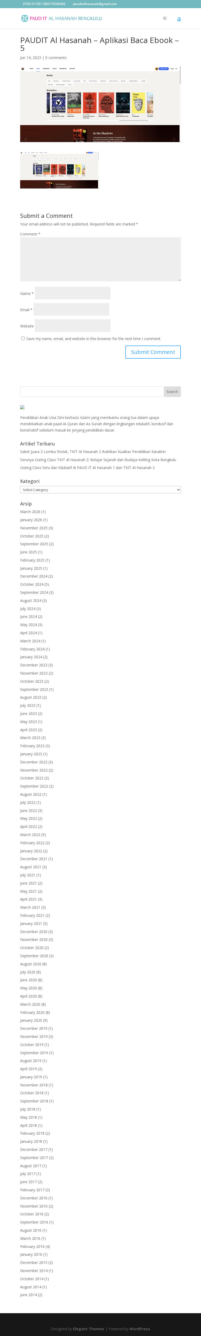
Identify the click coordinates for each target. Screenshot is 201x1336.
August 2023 (30, 697)
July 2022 (27, 802)
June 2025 (28, 552)
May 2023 (28, 721)
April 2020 (28, 996)
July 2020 (27, 971)
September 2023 (34, 689)
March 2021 (30, 907)
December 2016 (33, 1197)
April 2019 (28, 1068)
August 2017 (30, 1165)
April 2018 (28, 1125)
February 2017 (32, 1189)
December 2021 (33, 858)
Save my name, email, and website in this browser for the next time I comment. (93, 338)
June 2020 (28, 979)
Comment (30, 233)
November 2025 (34, 527)
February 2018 (32, 1133)
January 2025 (31, 568)
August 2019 (30, 1060)
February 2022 (32, 842)
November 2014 (34, 1270)
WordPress (140, 1328)
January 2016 (31, 1254)
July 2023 (27, 705)
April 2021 (28, 899)
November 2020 (34, 939)
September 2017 (34, 1157)
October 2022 (31, 777)
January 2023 (31, 753)
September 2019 (34, 1052)
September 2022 (34, 786)
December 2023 (33, 664)
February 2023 (32, 745)
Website (27, 326)
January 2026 (31, 519)
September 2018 (34, 1100)
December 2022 (33, 761)
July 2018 (27, 1109)
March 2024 (30, 640)
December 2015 (33, 1262)
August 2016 (30, 1230)
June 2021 (28, 883)
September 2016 (34, 1222)
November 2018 (34, 1084)
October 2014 (31, 1278)
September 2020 (34, 955)
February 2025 (32, 560)
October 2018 (31, 1092)
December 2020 (33, 931)
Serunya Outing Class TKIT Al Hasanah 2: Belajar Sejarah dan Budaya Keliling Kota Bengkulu (98, 459)
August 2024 (30, 600)
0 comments (56, 57)
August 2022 (30, 794)
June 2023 (28, 713)
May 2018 (28, 1117)
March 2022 (30, 834)
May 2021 (28, 891)
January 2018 (31, 1141)
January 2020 (31, 1020)
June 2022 (28, 810)
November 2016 (34, 1206)
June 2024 (28, 616)
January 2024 (31, 656)
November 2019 (34, 1036)
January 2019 (31, 1076)
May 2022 (28, 818)
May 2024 (28, 624)
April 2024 (28, 632)
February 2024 (32, 649)
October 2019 (31, 1044)
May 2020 (28, 987)
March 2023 (30, 737)
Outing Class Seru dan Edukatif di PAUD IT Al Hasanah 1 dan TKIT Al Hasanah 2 (87, 467)
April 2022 (28, 826)
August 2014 (30, 1286)
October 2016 (31, 1213)
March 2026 (30, 511)
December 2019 (33, 1028)
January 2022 (31, 850)
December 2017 (33, 1149)
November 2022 (34, 770)
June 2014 (28, 1294)
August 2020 (30, 963)
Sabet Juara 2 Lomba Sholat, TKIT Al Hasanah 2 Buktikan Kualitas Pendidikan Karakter (93, 451)
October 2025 (31, 536)
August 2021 (30, 866)
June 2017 (28, 1181)
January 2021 (31, 923)
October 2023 (31, 681)
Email (26, 309)
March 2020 (30, 1004)
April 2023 (28, 729)
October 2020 (31, 947)
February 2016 (32, 1246)
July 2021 (27, 874)
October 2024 (31, 584)
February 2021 (32, 915)
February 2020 (32, 1012)
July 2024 (27, 608)
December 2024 (33, 576)
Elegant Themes (88, 1328)
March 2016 (30, 1238)
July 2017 (27, 1173)
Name (27, 293)
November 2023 (34, 673)
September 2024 (34, 592)
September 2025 (34, 543)
